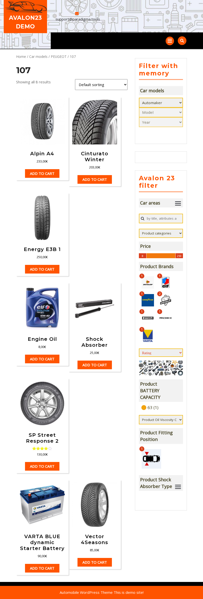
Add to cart (42, 173)
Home (21, 56)
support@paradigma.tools (77, 19)
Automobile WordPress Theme (86, 592)
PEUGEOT (59, 56)
